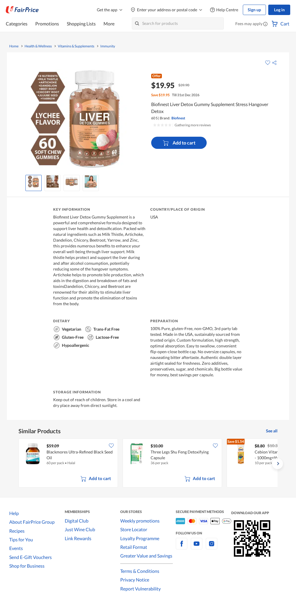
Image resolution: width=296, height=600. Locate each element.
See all (272, 430)
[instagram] (211, 547)
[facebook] (181, 547)
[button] (265, 24)
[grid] (148, 463)
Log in (279, 9)
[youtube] (196, 547)
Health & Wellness (38, 46)
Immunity (107, 46)
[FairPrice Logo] (22, 9)
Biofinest (178, 118)
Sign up (254, 9)
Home (13, 46)
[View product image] (33, 181)
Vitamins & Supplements (76, 46)
